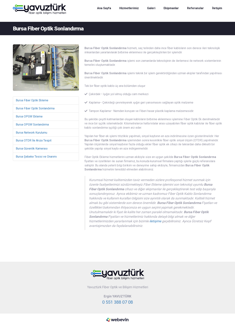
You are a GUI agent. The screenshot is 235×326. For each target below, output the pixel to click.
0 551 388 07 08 (117, 302)
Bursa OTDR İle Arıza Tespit (33, 140)
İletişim (217, 8)
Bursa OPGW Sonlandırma (32, 124)
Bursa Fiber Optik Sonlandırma (35, 108)
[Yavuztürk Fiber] (39, 9)
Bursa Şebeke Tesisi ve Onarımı (36, 156)
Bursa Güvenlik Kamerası (32, 148)
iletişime (155, 221)
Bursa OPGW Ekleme (29, 116)
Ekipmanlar (171, 8)
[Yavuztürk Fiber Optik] (117, 274)
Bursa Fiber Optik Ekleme (32, 100)
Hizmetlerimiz (129, 8)
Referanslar (195, 8)
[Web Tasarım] (117, 319)
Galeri (151, 8)
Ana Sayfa (104, 8)
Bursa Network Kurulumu (31, 132)
